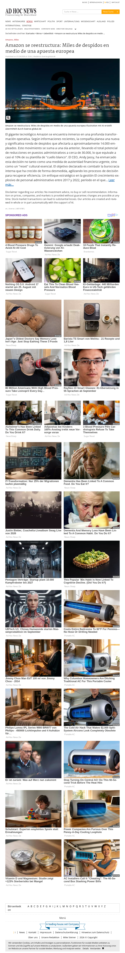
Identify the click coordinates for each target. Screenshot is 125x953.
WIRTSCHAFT (40, 21)
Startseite (30, 33)
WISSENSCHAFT (88, 21)
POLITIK (51, 21)
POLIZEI (110, 21)
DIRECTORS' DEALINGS (64, 29)
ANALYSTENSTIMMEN (32, 29)
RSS (107, 2)
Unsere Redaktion (50, 937)
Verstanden (95, 948)
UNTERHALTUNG (71, 21)
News (22, 932)
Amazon (9, 40)
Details (86, 948)
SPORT (59, 21)
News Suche (108, 11)
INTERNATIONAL (13, 25)
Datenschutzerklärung (66, 932)
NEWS (8, 21)
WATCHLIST (116, 2)
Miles (16, 40)
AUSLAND (101, 21)
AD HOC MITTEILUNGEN (14, 29)
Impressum (46, 932)
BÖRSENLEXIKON (96, 2)
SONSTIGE (26, 25)
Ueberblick (48, 33)
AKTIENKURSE (18, 21)
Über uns (33, 937)
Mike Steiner (69, 937)
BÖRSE (30, 21)
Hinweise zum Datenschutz (95, 932)
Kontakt (32, 932)
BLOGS (84, 2)
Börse (39, 33)
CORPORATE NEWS (48, 29)
